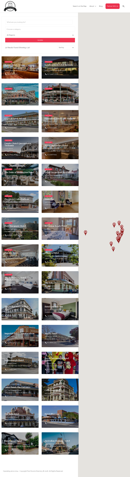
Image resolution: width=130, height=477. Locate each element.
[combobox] (40, 29)
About (91, 6)
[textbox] (40, 29)
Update (40, 40)
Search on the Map (80, 6)
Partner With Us (112, 6)
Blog (101, 6)
